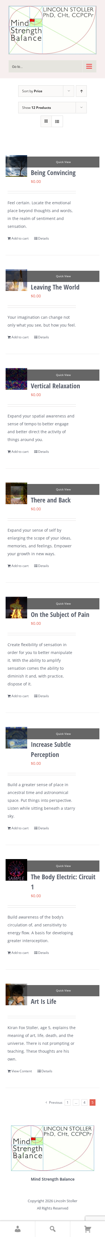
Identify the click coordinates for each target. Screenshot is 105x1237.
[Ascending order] (81, 91)
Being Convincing (53, 172)
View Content (21, 1071)
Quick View (63, 162)
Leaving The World (55, 287)
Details (43, 238)
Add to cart (20, 238)
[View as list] (57, 121)
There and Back (51, 499)
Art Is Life (43, 1001)
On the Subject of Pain (60, 614)
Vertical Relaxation (55, 385)
